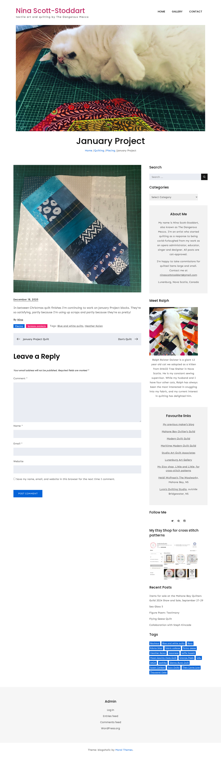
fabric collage (172, 648)
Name (18, 425)
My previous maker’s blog (178, 424)
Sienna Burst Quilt (179, 662)
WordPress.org (110, 728)
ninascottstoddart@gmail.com (178, 274)
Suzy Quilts (174, 667)
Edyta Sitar (156, 648)
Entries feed (110, 716)
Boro (190, 643)
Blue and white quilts (70, 325)
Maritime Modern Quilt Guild (178, 445)
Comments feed (110, 722)
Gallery (177, 11)
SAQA (153, 662)
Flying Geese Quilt (160, 618)
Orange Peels (186, 657)
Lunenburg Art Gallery (178, 459)
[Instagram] (184, 521)
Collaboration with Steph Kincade (170, 624)
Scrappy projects (37, 326)
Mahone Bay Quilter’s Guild (178, 431)
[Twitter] (173, 521)
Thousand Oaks (158, 672)
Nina (20, 319)
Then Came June (191, 667)
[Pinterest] (179, 521)
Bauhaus (154, 643)
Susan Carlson (157, 667)
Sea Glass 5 (156, 606)
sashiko (163, 662)
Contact (195, 11)
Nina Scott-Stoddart (50, 10)
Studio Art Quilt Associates (178, 452)
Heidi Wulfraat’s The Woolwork (177, 477)
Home (161, 11)
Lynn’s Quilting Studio (173, 489)
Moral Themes (124, 749)
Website (18, 461)
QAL (199, 657)
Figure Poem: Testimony (164, 612)
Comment (20, 378)
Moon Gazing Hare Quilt (163, 657)
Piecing (19, 326)
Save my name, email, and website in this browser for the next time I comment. (65, 479)
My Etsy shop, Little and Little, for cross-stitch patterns (178, 468)
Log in (110, 710)
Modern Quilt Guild (178, 438)
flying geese (189, 648)
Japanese (174, 653)
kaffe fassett (188, 653)
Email (17, 443)
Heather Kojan (94, 325)
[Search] (204, 177)
